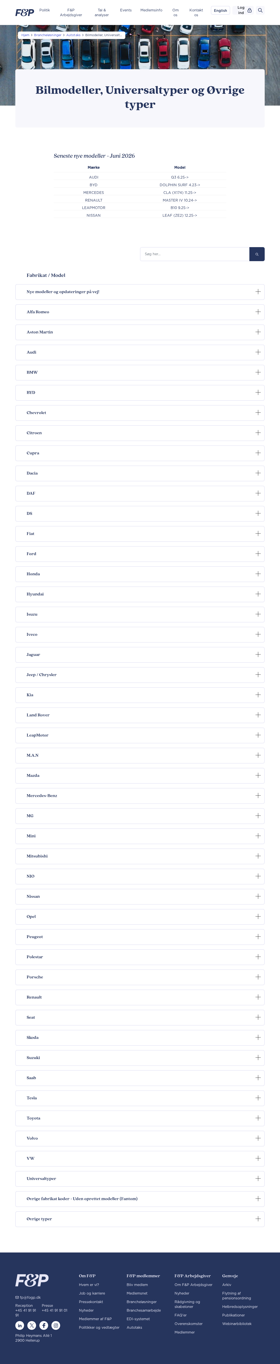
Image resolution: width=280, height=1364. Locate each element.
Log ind (241, 10)
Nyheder (86, 1310)
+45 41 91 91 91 (25, 1313)
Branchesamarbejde (144, 1310)
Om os (175, 13)
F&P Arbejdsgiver (71, 13)
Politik (44, 10)
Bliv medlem (137, 1285)
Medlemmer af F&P (95, 1319)
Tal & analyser (102, 13)
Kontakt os (196, 13)
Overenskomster (189, 1324)
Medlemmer (185, 1332)
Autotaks (73, 35)
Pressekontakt (91, 1302)
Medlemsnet (137, 1293)
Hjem (25, 35)
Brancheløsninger (47, 35)
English (220, 10)
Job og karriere (92, 1293)
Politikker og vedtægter (99, 1327)
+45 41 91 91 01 (54, 1310)
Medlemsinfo (151, 10)
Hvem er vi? (89, 1285)
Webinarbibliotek (237, 1324)
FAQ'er (181, 1315)
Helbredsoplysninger (240, 1307)
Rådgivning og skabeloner (187, 1304)
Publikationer (233, 1315)
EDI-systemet (138, 1319)
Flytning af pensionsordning (236, 1296)
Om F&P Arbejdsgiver (193, 1285)
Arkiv (226, 1285)
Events (126, 10)
